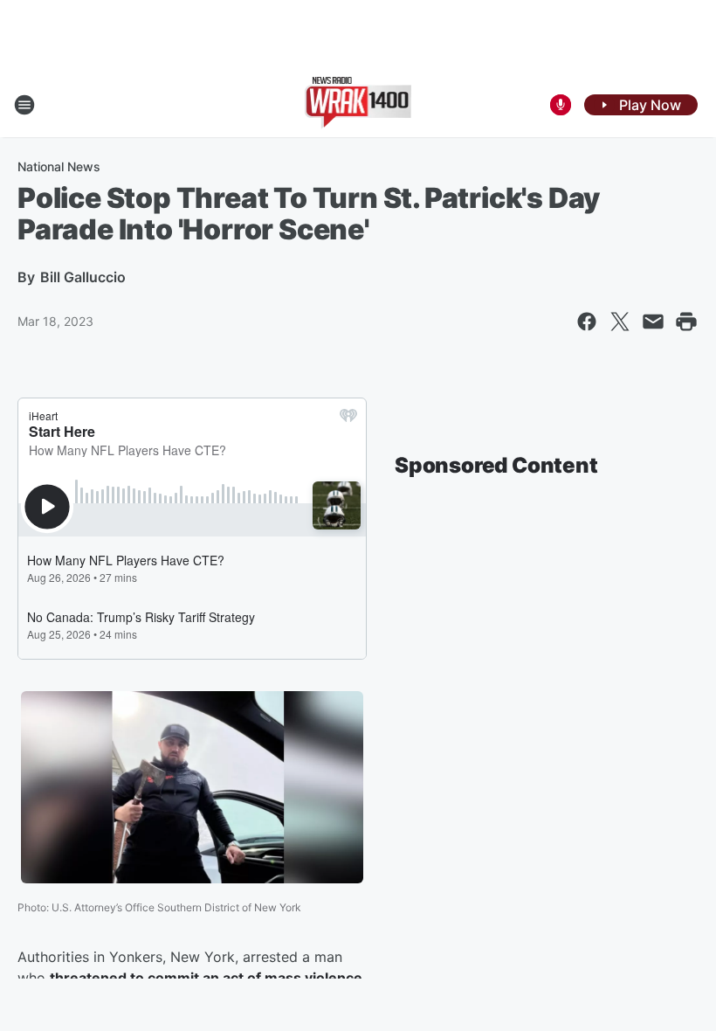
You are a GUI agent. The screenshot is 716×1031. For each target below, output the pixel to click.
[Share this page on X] (620, 321)
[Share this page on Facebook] (587, 321)
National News (58, 166)
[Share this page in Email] (653, 321)
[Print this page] (686, 321)
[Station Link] (358, 105)
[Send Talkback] (560, 104)
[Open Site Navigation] (24, 104)
